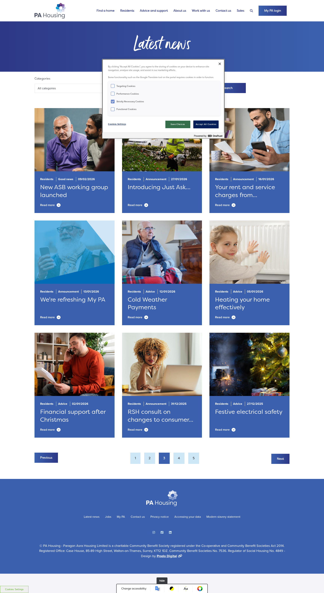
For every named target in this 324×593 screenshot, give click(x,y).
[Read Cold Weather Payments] (162, 252)
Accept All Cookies (206, 124)
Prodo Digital (167, 556)
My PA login (272, 11)
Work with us (201, 11)
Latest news (91, 517)
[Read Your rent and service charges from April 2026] (249, 139)
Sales (240, 11)
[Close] (220, 64)
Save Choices (178, 124)
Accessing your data (187, 517)
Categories (42, 79)
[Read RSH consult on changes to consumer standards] (162, 364)
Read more (47, 205)
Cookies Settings (14, 589)
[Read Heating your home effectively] (249, 252)
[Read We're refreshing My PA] (74, 252)
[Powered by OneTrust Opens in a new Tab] (208, 136)
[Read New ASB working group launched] (74, 139)
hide (162, 580)
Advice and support (154, 11)
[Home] (50, 11)
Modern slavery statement (223, 517)
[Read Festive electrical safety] (249, 364)
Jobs (108, 517)
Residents (127, 11)
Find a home (106, 11)
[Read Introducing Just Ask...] (162, 139)
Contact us (223, 11)
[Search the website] (251, 10)
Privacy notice (159, 517)
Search (228, 88)
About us (179, 11)
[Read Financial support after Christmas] (74, 364)
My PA (121, 517)
